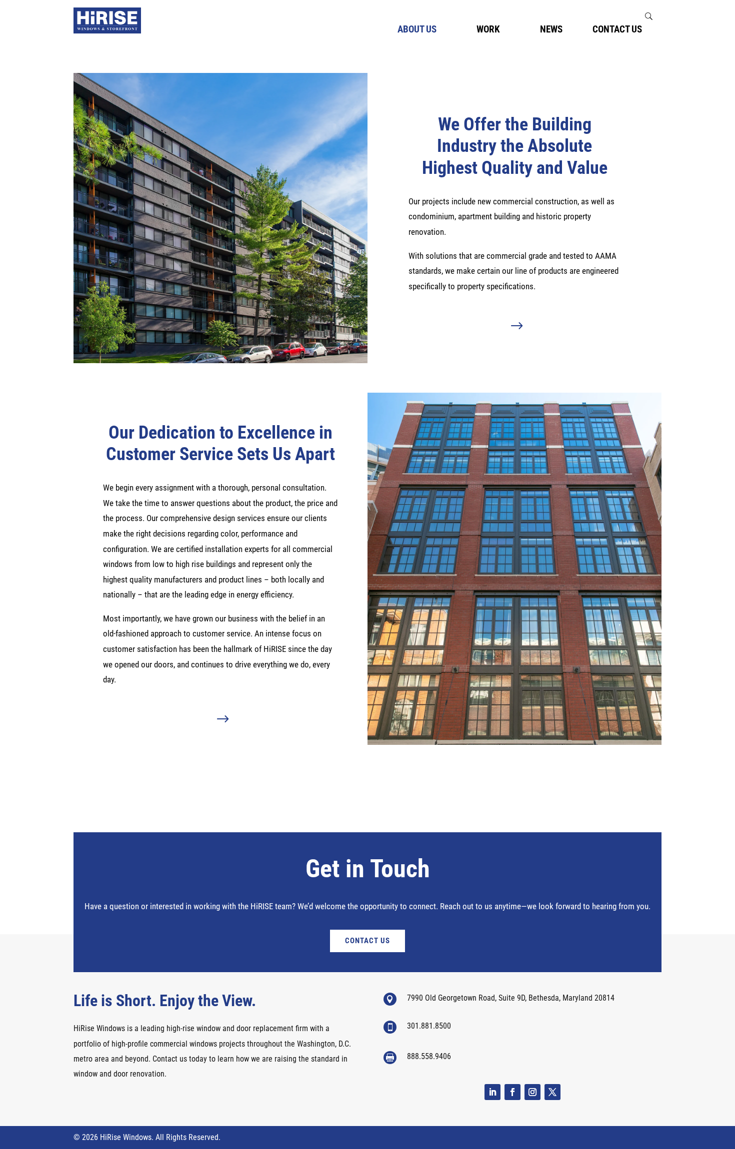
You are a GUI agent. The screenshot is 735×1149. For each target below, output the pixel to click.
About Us (417, 30)
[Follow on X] (552, 1092)
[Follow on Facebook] (512, 1092)
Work (488, 30)
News (551, 30)
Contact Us (617, 30)
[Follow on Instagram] (532, 1092)
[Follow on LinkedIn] (492, 1092)
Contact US (367, 940)
